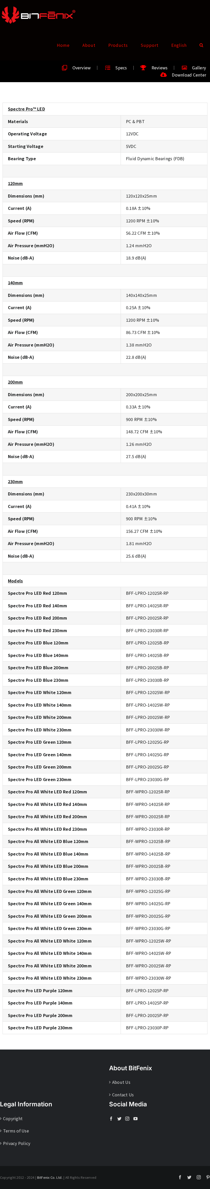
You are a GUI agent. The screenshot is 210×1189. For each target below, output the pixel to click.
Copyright (13, 1118)
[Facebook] (111, 1119)
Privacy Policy (16, 1143)
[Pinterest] (208, 1177)
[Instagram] (127, 1119)
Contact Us (123, 1094)
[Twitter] (119, 1119)
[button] (201, 45)
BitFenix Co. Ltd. (49, 1177)
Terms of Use (16, 1131)
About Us (121, 1082)
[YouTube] (135, 1119)
